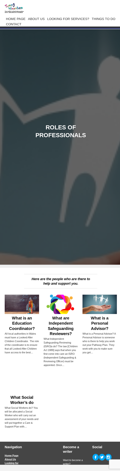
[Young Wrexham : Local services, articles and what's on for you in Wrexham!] (14, 8)
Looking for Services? (68, 19)
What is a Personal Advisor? (99, 323)
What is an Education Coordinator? (22, 323)
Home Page (15, 19)
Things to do (103, 19)
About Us (36, 19)
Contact (13, 24)
